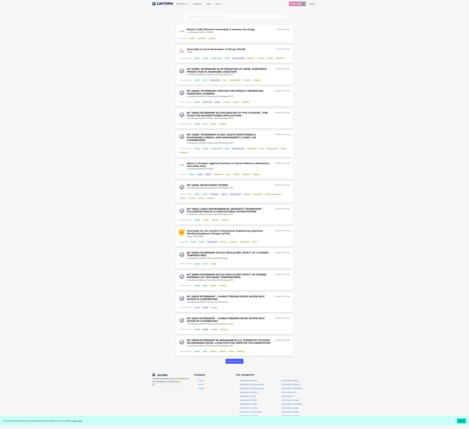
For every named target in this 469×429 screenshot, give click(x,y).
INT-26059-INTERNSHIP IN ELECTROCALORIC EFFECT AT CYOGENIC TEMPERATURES (228, 254)
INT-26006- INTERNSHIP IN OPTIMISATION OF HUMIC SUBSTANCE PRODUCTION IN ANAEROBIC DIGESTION (227, 70)
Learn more (77, 421)
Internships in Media (248, 404)
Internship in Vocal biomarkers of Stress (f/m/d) (216, 49)
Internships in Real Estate (251, 412)
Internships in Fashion (249, 408)
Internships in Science (249, 392)
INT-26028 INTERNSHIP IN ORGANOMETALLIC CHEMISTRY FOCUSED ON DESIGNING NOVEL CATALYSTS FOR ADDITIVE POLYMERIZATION (228, 342)
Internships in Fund (248, 396)
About (217, 3)
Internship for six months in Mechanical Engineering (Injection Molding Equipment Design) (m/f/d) (225, 232)
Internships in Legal (290, 408)
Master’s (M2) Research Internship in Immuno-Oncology (221, 29)
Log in (312, 3)
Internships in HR (289, 392)
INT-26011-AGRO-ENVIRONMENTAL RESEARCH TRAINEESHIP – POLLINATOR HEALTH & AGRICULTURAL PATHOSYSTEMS (225, 210)
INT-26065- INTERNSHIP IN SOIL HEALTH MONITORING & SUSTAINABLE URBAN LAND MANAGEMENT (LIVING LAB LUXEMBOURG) (221, 137)
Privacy (201, 388)
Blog (209, 3)
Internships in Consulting (292, 404)
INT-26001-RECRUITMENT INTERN (207, 185)
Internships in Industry (291, 384)
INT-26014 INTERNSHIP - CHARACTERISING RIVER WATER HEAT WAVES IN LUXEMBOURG (226, 320)
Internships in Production (292, 388)
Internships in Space (290, 380)
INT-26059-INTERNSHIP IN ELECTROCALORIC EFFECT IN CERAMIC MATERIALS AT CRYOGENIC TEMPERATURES (227, 276)
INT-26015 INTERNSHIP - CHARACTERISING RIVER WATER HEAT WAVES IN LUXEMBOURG (226, 298)
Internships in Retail (248, 400)
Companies (197, 3)
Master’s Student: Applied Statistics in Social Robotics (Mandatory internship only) (228, 165)
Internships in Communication (252, 384)
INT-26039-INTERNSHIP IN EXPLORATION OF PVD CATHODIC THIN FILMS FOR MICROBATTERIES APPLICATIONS (227, 114)
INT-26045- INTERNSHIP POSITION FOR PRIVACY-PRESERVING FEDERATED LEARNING (225, 92)
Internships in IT (288, 396)
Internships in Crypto (290, 412)
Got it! (461, 421)
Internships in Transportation (252, 388)
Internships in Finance (249, 380)
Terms (200, 384)
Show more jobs (234, 361)
